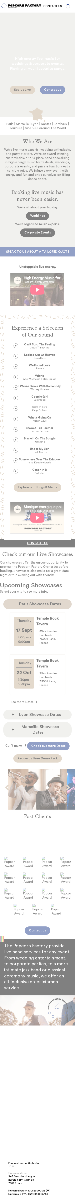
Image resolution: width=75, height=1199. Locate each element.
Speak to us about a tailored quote (37, 251)
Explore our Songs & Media (37, 487)
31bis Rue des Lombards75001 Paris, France (48, 637)
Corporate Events (37, 232)
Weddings (37, 215)
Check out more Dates (48, 745)
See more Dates (22, 702)
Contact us (52, 89)
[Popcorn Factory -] (4, 6)
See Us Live (22, 89)
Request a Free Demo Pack (38, 758)
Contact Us (52, 6)
